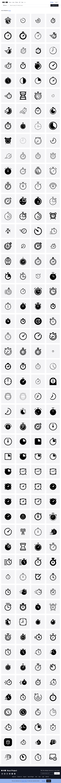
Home (10, 2)
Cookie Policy (24, 780)
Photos (16, 2)
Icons (13, 2)
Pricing (51, 2)
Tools (22, 2)
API (19, 2)
